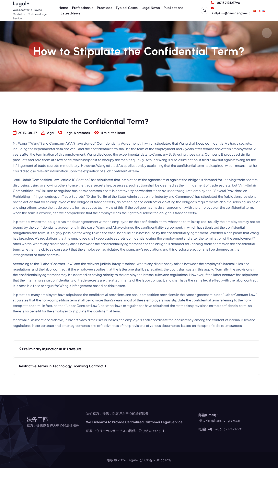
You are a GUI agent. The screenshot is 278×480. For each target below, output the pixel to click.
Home (63, 7)
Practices (104, 7)
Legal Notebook (77, 133)
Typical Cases (127, 7)
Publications (173, 7)
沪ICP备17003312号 (155, 460)
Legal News (150, 7)
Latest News (70, 13)
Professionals (82, 7)
